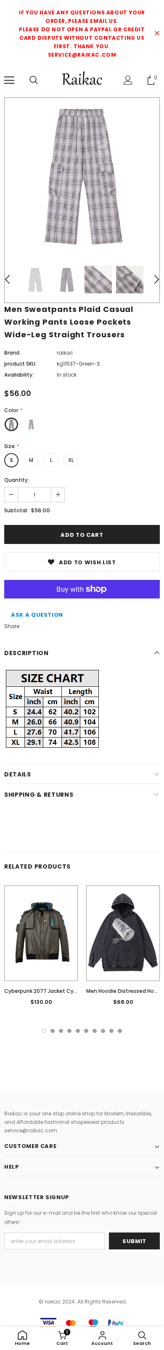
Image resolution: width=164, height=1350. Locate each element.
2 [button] (52, 1031)
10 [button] (120, 1031)
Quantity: (16, 480)
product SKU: (20, 363)
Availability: (19, 374)
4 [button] (69, 1031)
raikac (65, 352)
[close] (157, 34)
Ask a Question (37, 615)
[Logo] (82, 79)
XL (71, 460)
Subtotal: (16, 510)
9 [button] (111, 1031)
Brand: (12, 352)
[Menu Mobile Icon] (9, 80)
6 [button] (86, 1031)
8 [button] (103, 1031)
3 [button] (61, 1031)
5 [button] (78, 1031)
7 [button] (95, 1031)
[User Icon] (128, 80)
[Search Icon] (33, 80)
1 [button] (44, 1031)
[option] (82, 175)
